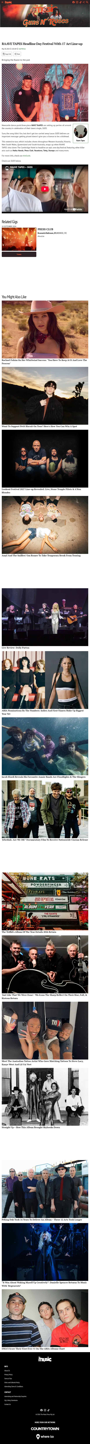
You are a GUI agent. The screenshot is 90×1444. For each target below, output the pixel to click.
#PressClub (41, 236)
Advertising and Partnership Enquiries (15, 1396)
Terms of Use (8, 1378)
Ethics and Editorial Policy (12, 1382)
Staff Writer (22, 49)
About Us (7, 1370)
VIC (65, 233)
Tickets (19, 254)
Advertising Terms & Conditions (13, 1386)
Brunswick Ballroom (45, 233)
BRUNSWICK (58, 233)
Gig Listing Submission (11, 1400)
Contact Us (7, 1404)
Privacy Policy (8, 1374)
